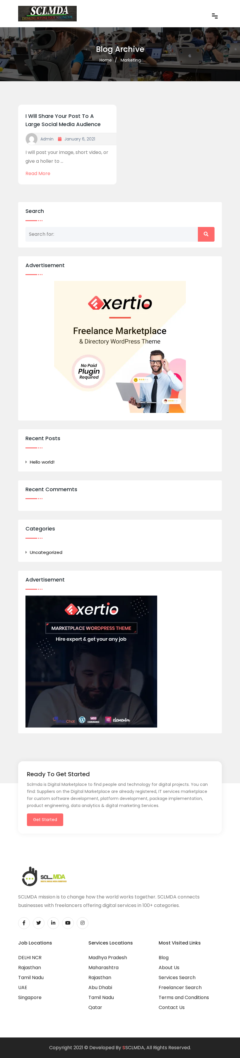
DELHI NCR (30, 957)
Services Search (177, 977)
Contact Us (172, 1007)
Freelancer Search (180, 987)
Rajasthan (29, 967)
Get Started (45, 820)
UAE (22, 987)
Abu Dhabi (100, 987)
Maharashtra (103, 967)
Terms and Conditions (184, 997)
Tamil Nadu (31, 977)
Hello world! (42, 462)
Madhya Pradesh (107, 957)
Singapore (30, 997)
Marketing (131, 60)
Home (106, 60)
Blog (164, 957)
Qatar (95, 1007)
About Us (169, 967)
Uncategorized (46, 552)
